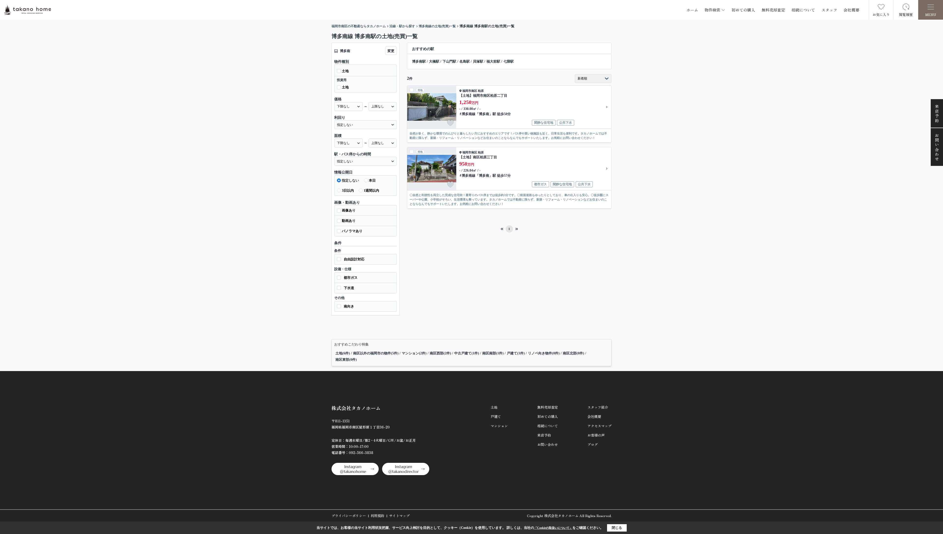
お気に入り (881, 14)
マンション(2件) (414, 353)
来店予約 (937, 113)
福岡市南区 (469, 91)
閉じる (617, 528)
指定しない (350, 180)
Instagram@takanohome (353, 469)
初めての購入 (743, 10)
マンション (499, 425)
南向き (349, 306)
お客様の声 (596, 435)
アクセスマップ (599, 425)
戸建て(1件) (516, 353)
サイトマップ (399, 515)
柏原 (481, 91)
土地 (345, 71)
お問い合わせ (937, 147)
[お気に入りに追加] (450, 123)
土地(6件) (342, 353)
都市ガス (351, 278)
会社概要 (851, 10)
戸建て (496, 416)
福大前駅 (493, 61)
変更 (391, 51)
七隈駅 (508, 61)
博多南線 (468, 114)
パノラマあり (352, 231)
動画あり (349, 221)
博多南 (484, 114)
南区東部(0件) (346, 359)
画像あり (349, 210)
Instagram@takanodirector (403, 469)
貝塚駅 (478, 61)
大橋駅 (434, 61)
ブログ (592, 444)
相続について (803, 10)
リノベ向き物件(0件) (544, 353)
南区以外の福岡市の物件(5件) (376, 353)
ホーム (692, 10)
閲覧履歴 (906, 14)
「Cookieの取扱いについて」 (553, 528)
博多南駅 (419, 61)
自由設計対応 (354, 259)
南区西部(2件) (440, 353)
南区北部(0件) (573, 353)
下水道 (349, 288)
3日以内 (348, 190)
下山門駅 (449, 61)
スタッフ (829, 10)
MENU (930, 14)
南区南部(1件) (493, 353)
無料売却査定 (773, 10)
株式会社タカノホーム (356, 408)
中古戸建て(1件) (466, 353)
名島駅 (464, 61)
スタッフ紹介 (597, 407)
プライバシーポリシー (349, 515)
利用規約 (377, 515)
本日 (372, 180)
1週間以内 (371, 190)
